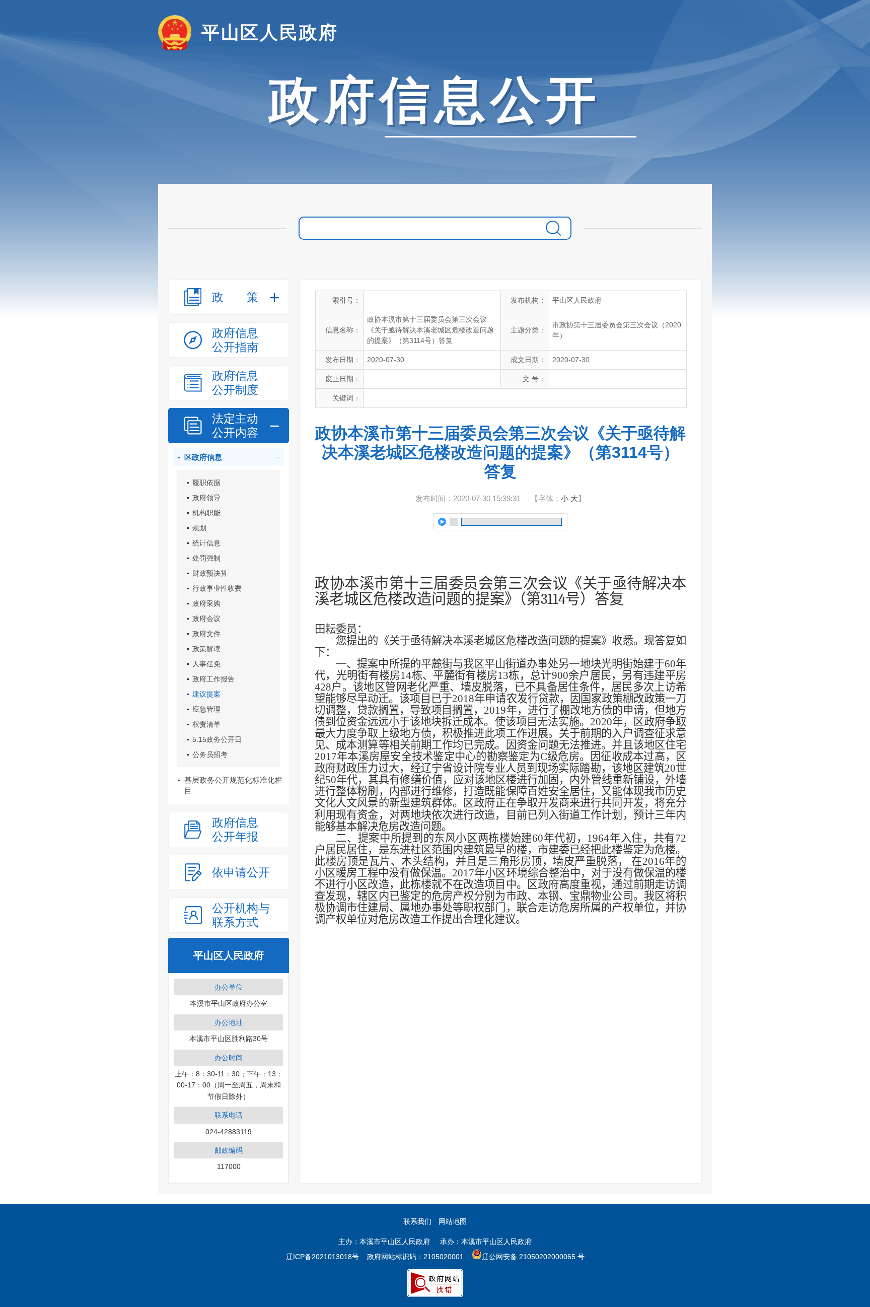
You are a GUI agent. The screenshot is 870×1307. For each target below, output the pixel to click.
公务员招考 (210, 754)
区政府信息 (203, 457)
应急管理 (206, 709)
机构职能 (206, 513)
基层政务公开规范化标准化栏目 (233, 785)
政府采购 (206, 603)
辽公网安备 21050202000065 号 (533, 1257)
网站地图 (453, 1221)
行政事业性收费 (217, 588)
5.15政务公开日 (217, 739)
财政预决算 (210, 573)
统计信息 (206, 543)
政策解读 (206, 649)
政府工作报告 (213, 679)
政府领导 (206, 498)
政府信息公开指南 (235, 340)
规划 (199, 528)
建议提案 (206, 694)
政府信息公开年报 (235, 829)
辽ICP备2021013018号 (322, 1257)
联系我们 (417, 1221)
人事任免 (206, 664)
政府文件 (206, 634)
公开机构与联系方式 (241, 915)
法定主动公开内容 (235, 425)
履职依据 (206, 482)
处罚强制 (206, 558)
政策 (235, 297)
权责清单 (206, 724)
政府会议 (206, 618)
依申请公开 (241, 872)
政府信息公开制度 (235, 382)
